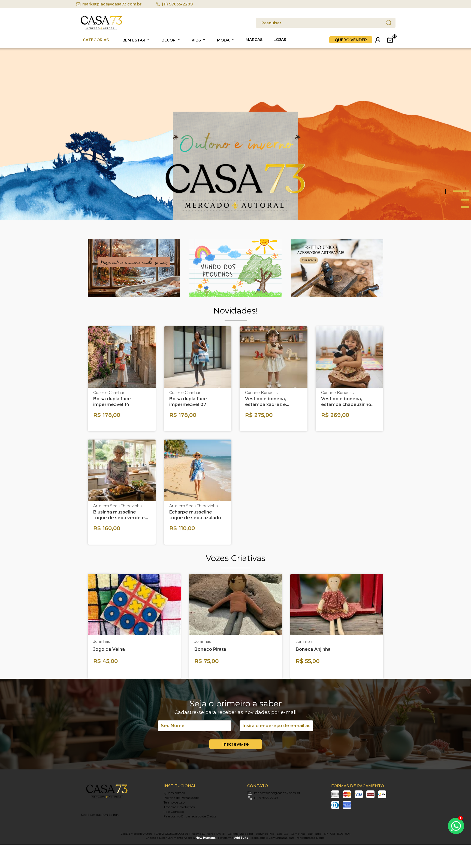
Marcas (254, 39)
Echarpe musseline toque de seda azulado (195, 514)
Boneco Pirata (210, 649)
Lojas (279, 39)
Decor (168, 40)
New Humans (206, 838)
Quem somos (174, 793)
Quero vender (351, 40)
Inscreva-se (235, 744)
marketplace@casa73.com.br (111, 4)
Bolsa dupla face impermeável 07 (188, 401)
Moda (223, 40)
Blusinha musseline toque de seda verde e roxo (119, 515)
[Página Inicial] (101, 28)
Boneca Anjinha (313, 649)
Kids (196, 40)
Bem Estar (133, 40)
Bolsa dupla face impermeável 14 (112, 401)
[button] (457, 191)
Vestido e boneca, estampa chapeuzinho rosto (346, 401)
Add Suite (241, 838)
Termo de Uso (174, 802)
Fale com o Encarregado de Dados (190, 816)
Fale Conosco (174, 812)
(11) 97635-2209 (177, 4)
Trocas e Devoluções (179, 807)
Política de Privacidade (181, 798)
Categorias (96, 40)
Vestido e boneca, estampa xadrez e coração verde (265, 401)
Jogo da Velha (109, 649)
